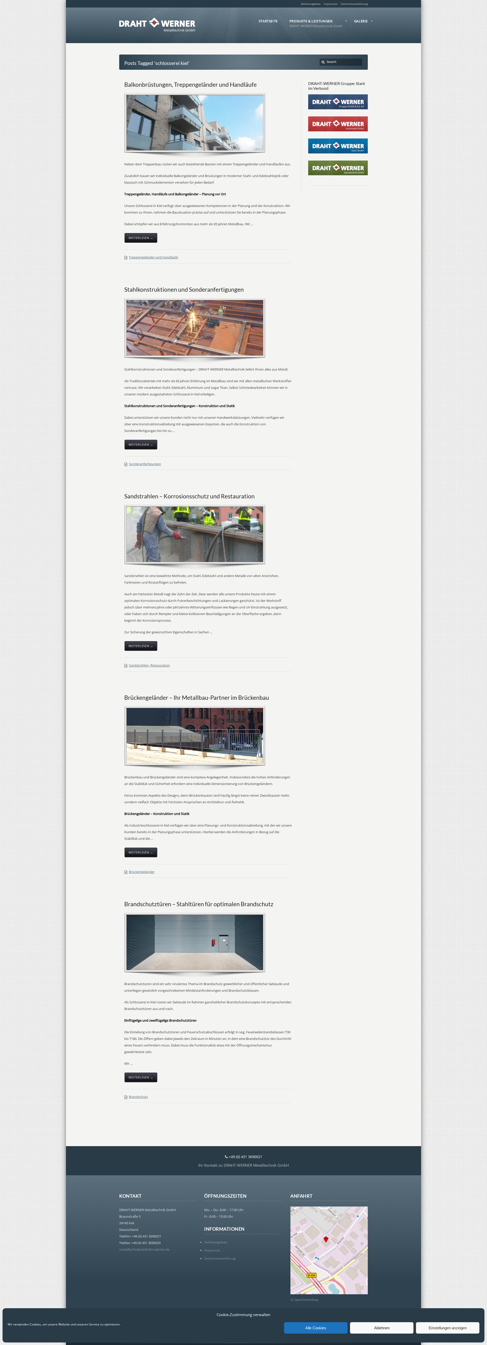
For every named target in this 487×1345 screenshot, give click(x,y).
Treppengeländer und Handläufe (153, 257)
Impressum (331, 4)
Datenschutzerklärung (354, 4)
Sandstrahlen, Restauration (149, 665)
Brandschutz (138, 1096)
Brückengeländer (141, 871)
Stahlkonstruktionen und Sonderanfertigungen (184, 289)
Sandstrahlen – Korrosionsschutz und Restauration (189, 496)
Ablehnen (382, 1328)
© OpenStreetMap (304, 1299)
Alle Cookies (315, 1328)
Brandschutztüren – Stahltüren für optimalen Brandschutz (198, 903)
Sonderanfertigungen (145, 464)
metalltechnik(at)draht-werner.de (144, 1249)
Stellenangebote (311, 4)
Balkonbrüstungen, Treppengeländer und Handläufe (190, 84)
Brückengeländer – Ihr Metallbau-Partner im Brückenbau (196, 697)
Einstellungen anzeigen (448, 1328)
